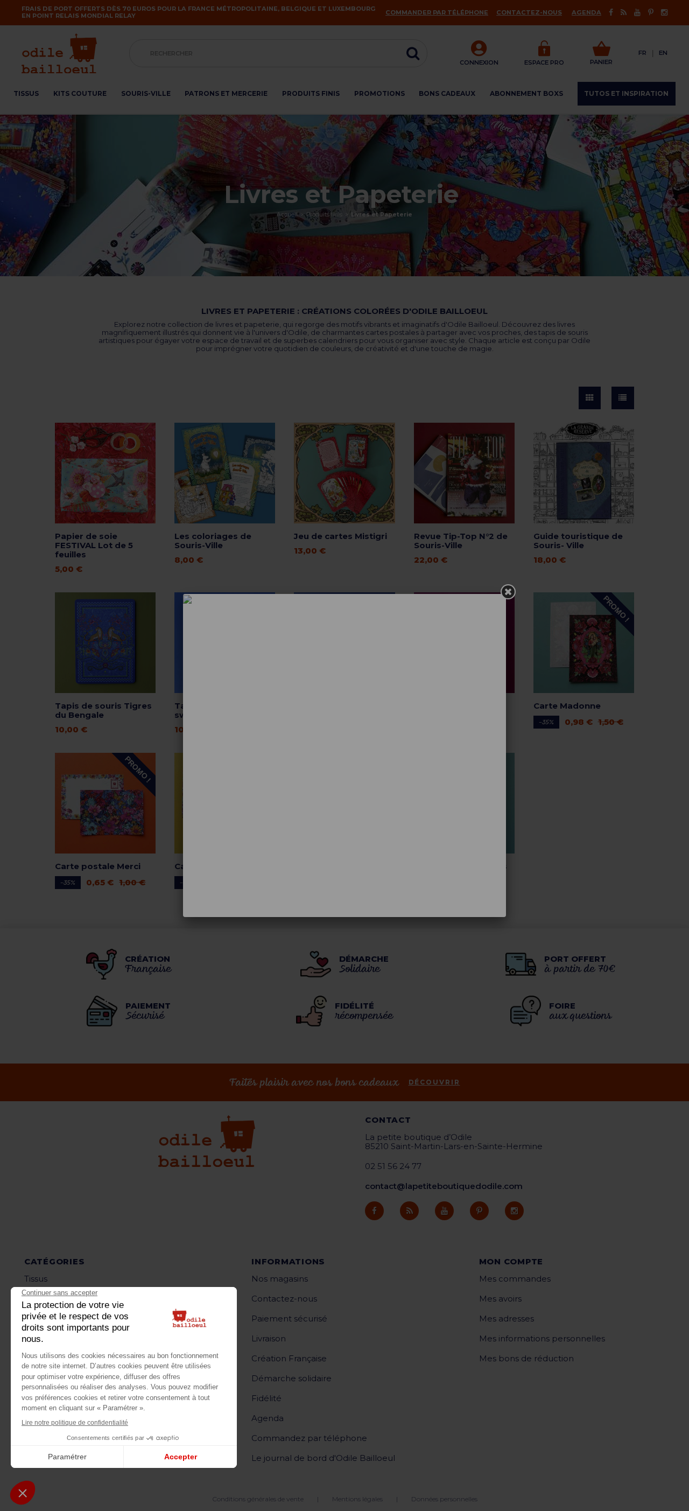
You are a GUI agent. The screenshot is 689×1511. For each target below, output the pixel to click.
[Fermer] (508, 591)
